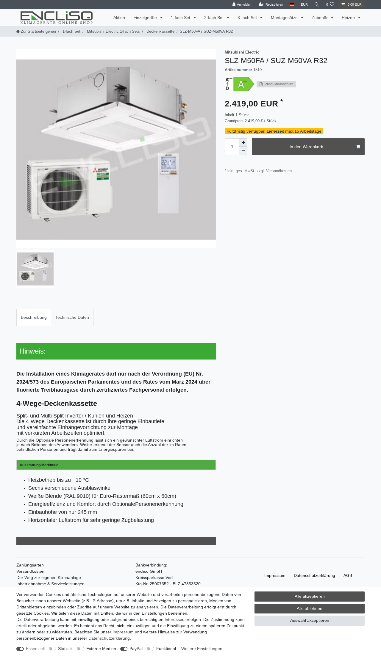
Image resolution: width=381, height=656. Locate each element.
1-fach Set (181, 17)
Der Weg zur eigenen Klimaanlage (48, 577)
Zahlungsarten (30, 565)
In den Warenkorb (306, 146)
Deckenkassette (159, 31)
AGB (347, 575)
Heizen (349, 17)
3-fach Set (248, 17)
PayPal (136, 648)
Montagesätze (285, 17)
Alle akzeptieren (310, 596)
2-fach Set (214, 17)
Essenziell (35, 648)
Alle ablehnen (309, 608)
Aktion (119, 17)
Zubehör (320, 17)
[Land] (291, 4)
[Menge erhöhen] (243, 142)
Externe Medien (101, 648)
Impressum (274, 575)
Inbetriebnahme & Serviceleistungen (50, 583)
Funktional (166, 648)
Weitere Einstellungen (201, 648)
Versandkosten (30, 571)
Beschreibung (34, 317)
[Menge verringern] (243, 151)
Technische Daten (72, 317)
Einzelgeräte (145, 17)
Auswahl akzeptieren (309, 620)
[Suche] (317, 4)
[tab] (33, 317)
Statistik (65, 648)
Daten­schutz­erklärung (314, 575)
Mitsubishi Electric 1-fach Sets (113, 31)
